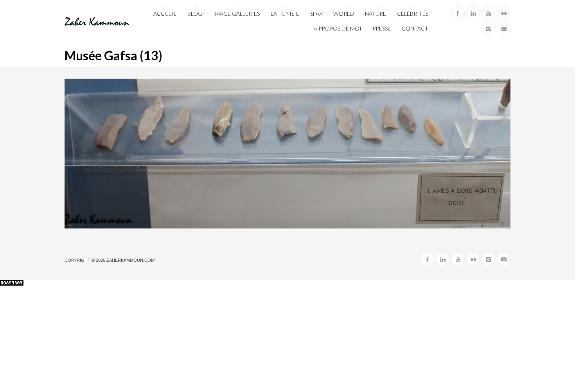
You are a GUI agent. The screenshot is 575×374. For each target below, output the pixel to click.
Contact (415, 28)
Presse (381, 28)
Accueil (164, 13)
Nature (375, 13)
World (343, 13)
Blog (194, 13)
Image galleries (236, 13)
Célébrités (412, 13)
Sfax (316, 13)
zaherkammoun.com (130, 260)
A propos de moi (337, 28)
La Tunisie (285, 13)
